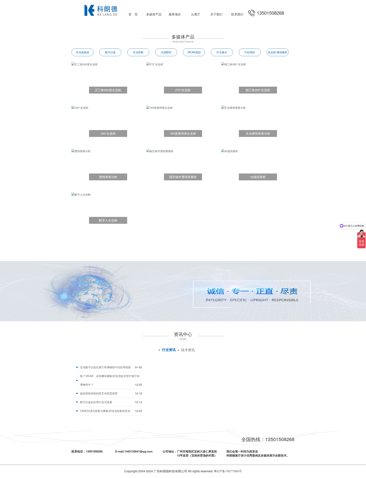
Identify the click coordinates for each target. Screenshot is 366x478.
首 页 (133, 14)
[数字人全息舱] (81, 194)
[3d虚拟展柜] (229, 151)
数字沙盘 (110, 52)
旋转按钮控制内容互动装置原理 (98, 393)
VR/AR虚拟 (194, 52)
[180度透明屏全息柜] (159, 107)
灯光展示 (222, 52)
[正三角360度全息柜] (84, 64)
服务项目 (175, 14)
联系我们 (237, 14)
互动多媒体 (82, 52)
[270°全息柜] (154, 64)
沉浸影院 (166, 52)
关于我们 (216, 14)
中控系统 (249, 52)
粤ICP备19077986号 (228, 471)
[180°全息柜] (79, 107)
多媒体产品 (153, 14)
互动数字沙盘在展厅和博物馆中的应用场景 (105, 367)
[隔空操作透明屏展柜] (159, 151)
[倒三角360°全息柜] (233, 64)
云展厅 (195, 14)
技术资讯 (188, 349)
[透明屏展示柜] (81, 151)
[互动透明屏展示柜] (233, 107)
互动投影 (138, 52)
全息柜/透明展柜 (277, 52)
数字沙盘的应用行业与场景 (96, 402)
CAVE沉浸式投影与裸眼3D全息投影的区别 (105, 411)
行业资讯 (169, 349)
